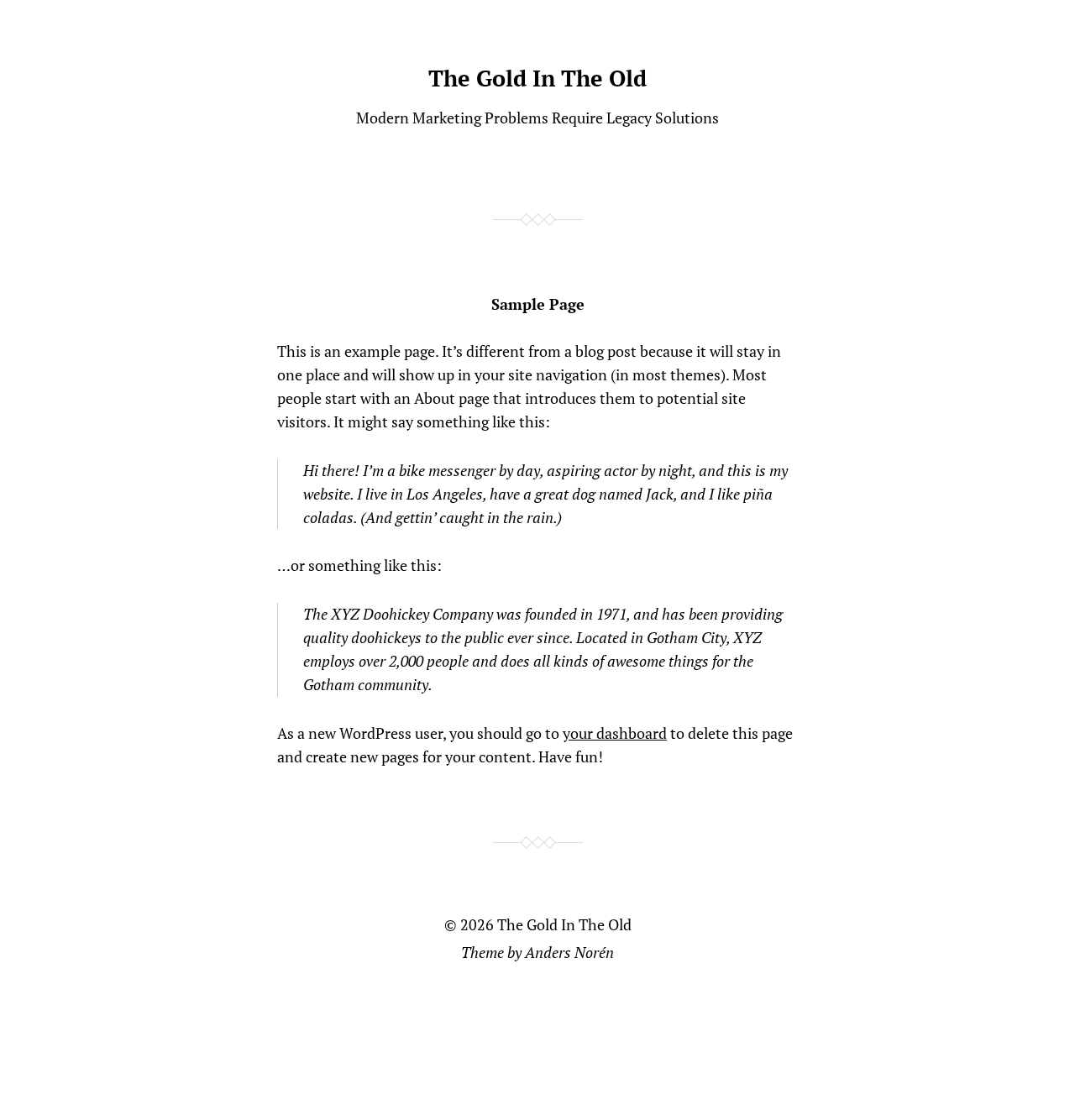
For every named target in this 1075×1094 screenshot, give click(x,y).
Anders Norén (569, 952)
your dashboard (615, 733)
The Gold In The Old (537, 78)
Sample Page (538, 304)
